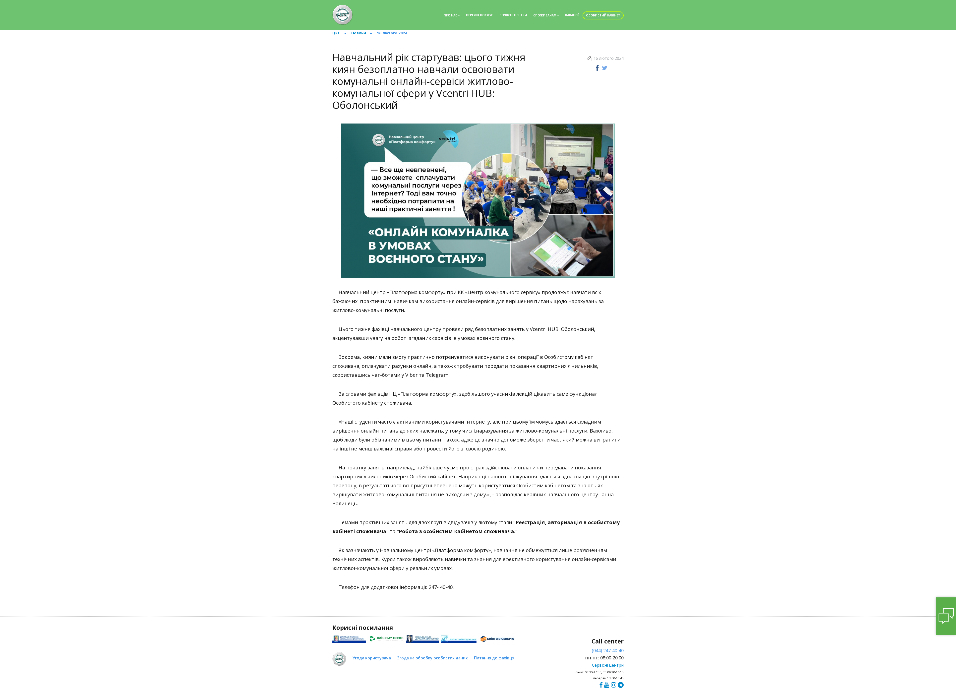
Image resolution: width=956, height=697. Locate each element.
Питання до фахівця (494, 658)
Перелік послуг (479, 15)
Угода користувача (372, 658)
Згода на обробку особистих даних (432, 658)
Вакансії (572, 15)
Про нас (451, 15)
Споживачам (545, 15)
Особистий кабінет (603, 15)
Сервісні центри (513, 15)
